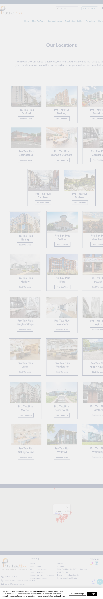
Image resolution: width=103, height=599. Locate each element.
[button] (64, 587)
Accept (92, 593)
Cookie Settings (77, 593)
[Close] (99, 593)
